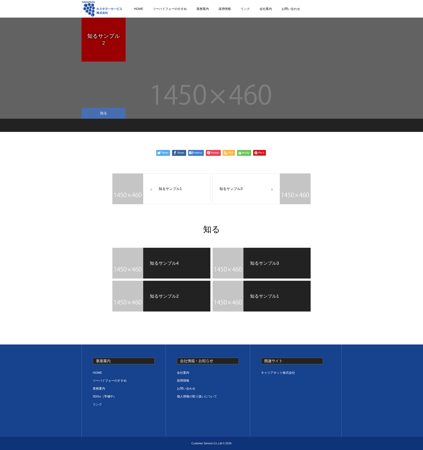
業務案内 (203, 9)
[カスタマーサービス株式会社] (102, 9)
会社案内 (266, 9)
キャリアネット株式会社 (278, 372)
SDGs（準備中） (104, 396)
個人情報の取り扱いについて (197, 396)
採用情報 (225, 9)
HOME (138, 9)
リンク (245, 9)
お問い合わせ (291, 9)
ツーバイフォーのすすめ (170, 9)
